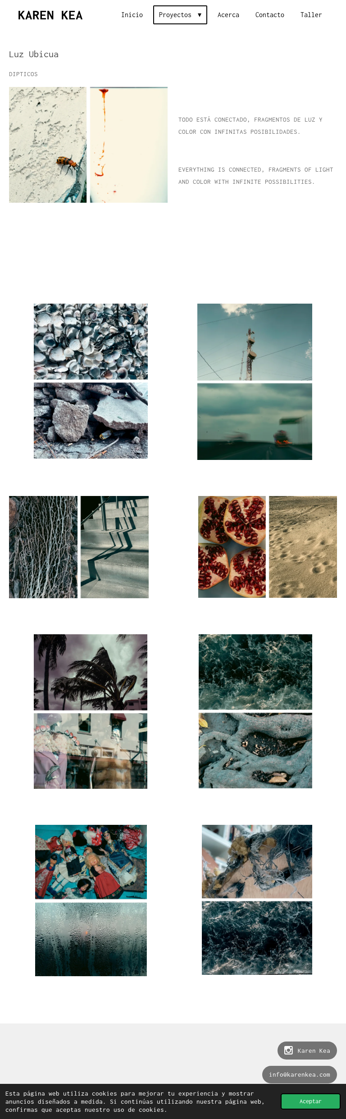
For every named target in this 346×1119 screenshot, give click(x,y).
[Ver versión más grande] (88, 145)
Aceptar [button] (311, 1101)
